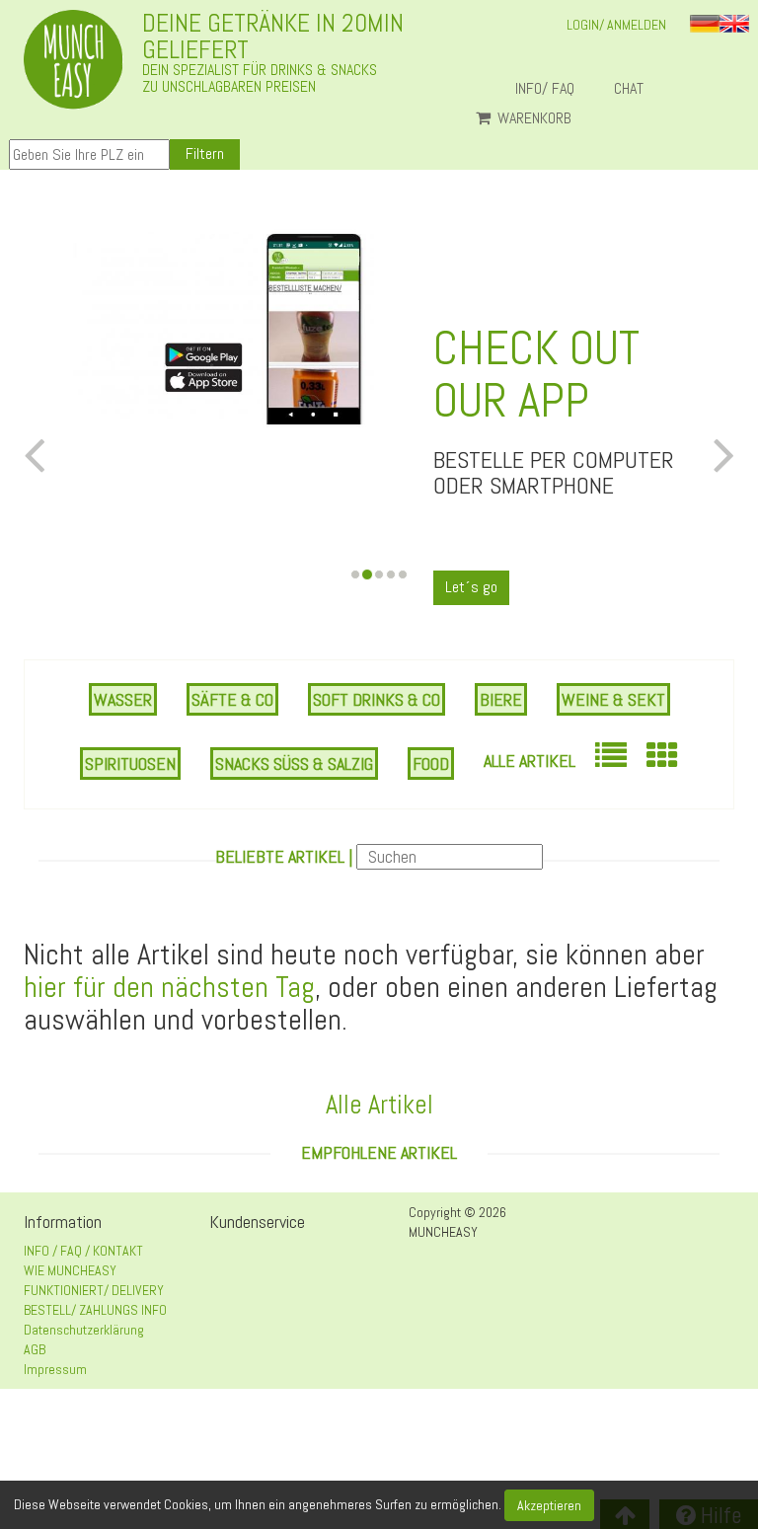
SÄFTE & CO (232, 699)
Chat (636, 89)
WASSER (123, 699)
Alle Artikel (529, 760)
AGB (34, 1349)
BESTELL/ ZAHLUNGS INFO (95, 1310)
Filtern (205, 153)
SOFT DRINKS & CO (376, 699)
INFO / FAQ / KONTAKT (83, 1251)
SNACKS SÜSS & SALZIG (294, 763)
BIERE (501, 699)
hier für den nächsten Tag (169, 987)
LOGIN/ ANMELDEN (616, 25)
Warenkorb (532, 118)
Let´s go (471, 586)
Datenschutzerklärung (84, 1329)
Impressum (55, 1369)
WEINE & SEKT (613, 699)
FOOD (431, 763)
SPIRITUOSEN (130, 763)
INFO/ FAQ (544, 89)
